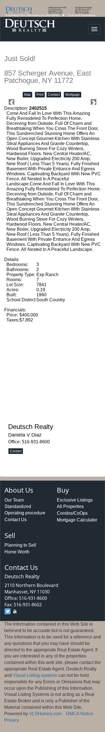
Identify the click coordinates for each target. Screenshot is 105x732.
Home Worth (16, 551)
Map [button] (27, 95)
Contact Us (15, 519)
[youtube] (15, 611)
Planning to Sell (20, 545)
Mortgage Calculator (77, 519)
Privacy (11, 720)
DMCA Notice (79, 713)
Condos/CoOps (72, 513)
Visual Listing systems (35, 675)
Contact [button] (54, 95)
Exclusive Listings (75, 500)
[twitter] (7, 611)
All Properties (70, 506)
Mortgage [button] (72, 95)
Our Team (14, 500)
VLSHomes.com (45, 713)
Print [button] (39, 95)
